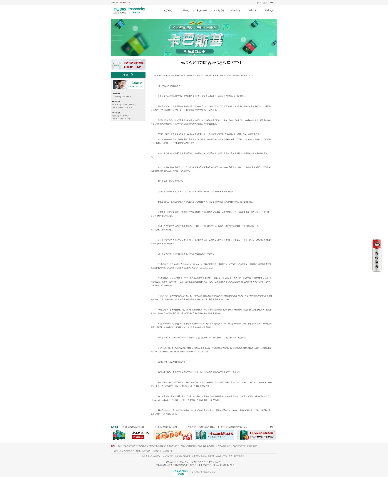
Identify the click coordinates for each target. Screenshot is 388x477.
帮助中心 (218, 462)
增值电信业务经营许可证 (190, 465)
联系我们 (193, 462)
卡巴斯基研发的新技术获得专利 (166, 427)
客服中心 (210, 462)
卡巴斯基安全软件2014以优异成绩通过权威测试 (200, 427)
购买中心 (168, 10)
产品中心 (185, 10)
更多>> (273, 427)
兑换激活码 (218, 10)
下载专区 (252, 10)
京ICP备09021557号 (164, 465)
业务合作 (202, 462)
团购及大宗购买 (172, 462)
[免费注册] (269, 3)
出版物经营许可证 (208, 465)
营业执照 (176, 465)
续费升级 (235, 10)
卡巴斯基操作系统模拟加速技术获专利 (232, 427)
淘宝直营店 (184, 462)
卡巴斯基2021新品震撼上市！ (134, 427)
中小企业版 (202, 10)
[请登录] (260, 3)
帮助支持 (269, 10)
